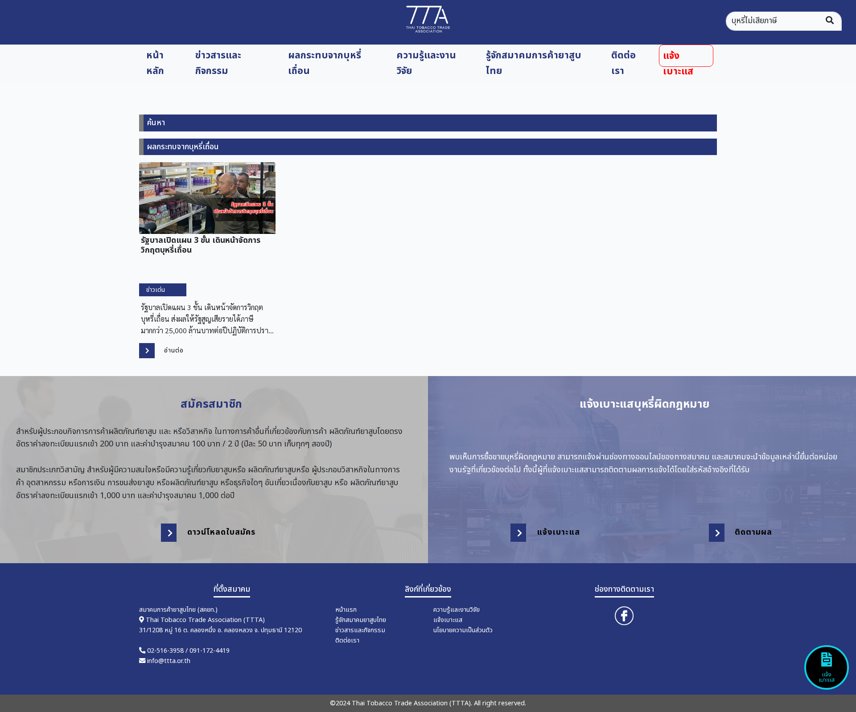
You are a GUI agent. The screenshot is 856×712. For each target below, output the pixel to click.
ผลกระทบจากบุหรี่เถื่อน (324, 63)
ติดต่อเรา (623, 63)
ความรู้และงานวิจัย (426, 63)
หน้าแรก (346, 609)
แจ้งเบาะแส (678, 58)
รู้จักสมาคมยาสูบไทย (360, 620)
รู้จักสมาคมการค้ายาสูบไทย (533, 63)
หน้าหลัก (155, 63)
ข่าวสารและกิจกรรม (218, 63)
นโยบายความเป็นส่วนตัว (463, 630)
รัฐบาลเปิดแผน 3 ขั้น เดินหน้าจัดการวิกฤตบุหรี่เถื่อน (200, 244)
